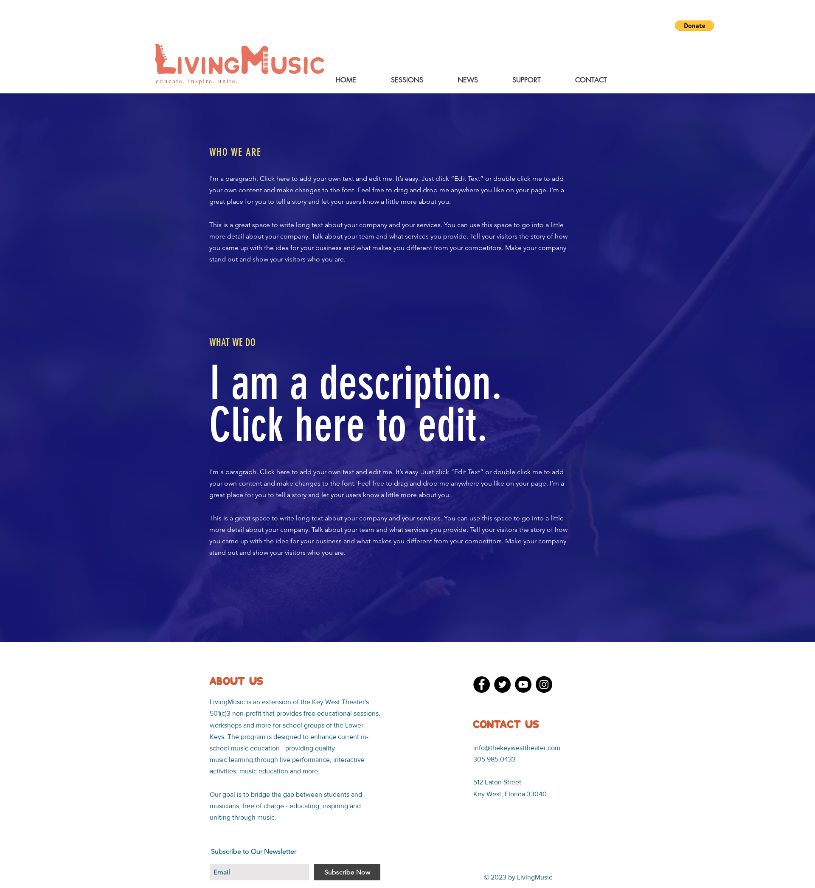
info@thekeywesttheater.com (516, 747)
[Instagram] (544, 684)
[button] (694, 25)
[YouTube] (523, 684)
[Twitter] (502, 684)
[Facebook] (481, 684)
